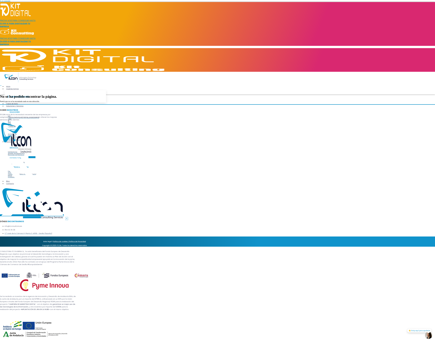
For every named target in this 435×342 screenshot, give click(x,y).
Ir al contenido (5, 1)
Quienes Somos (12, 89)
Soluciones (15, 112)
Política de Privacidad (77, 241)
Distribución (15, 158)
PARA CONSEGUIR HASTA (17, 23)
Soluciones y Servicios (14, 106)
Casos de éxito (12, 104)
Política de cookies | (61, 241)
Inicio (8, 86)
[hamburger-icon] (1, 85)
